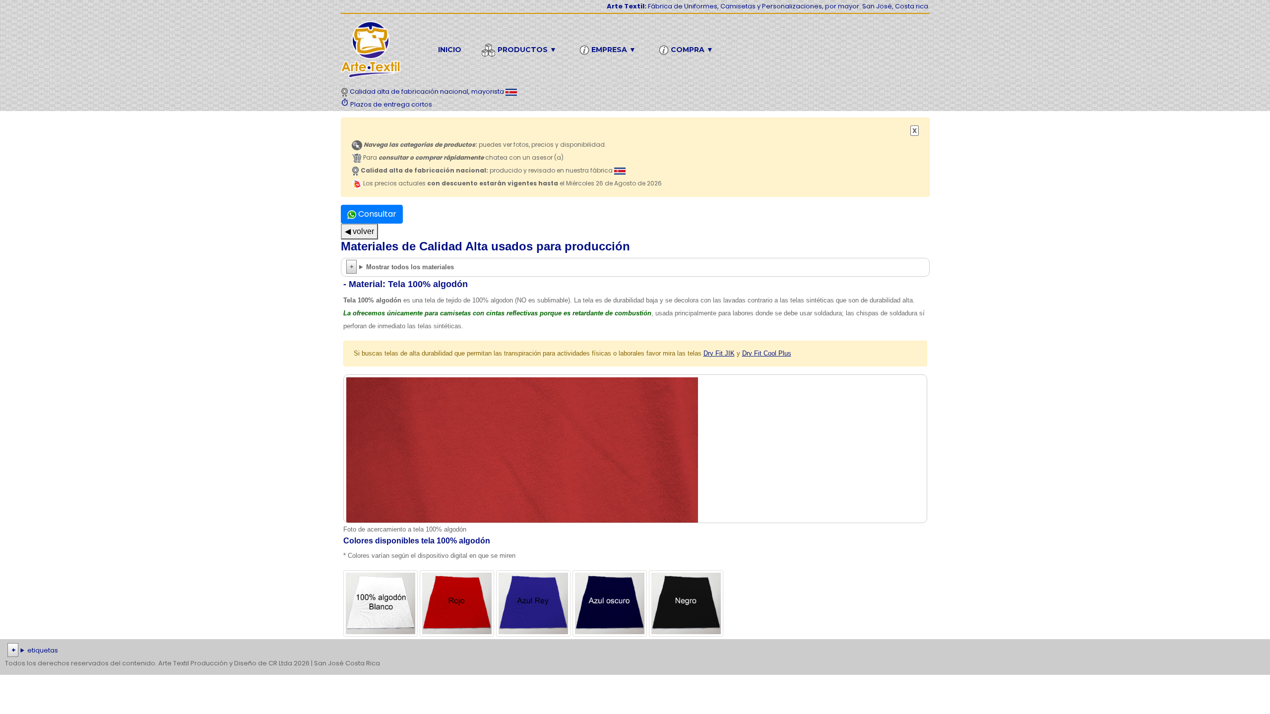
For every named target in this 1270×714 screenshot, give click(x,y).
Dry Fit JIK (719, 353)
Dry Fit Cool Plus (766, 353)
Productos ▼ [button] (526, 49)
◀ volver (359, 231)
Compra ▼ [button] (691, 49)
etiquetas (42, 650)
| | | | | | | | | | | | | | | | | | (627, 651)
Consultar (376, 214)
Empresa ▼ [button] (612, 49)
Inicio (449, 49)
